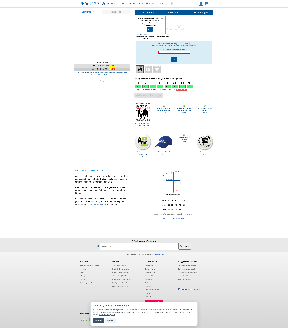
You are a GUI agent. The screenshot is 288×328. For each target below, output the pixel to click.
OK (149, 29)
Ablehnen (110, 320)
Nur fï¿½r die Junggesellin (120, 269)
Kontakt (147, 293)
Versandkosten (159, 254)
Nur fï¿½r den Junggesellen (121, 279)
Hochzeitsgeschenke (86, 283)
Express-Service (150, 269)
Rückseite (116, 12)
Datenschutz (149, 286)
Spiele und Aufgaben (184, 279)
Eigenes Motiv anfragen (120, 286)
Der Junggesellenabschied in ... (187, 265)
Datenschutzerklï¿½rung (107, 315)
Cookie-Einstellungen (152, 289)
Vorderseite (88, 12)
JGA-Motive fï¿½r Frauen (120, 265)
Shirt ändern (148, 12)
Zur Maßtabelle (181, 90)
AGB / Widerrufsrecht (152, 283)
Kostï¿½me (83, 279)
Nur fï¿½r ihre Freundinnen (120, 272)
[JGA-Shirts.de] (92, 3)
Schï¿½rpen (83, 269)
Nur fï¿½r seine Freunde (119, 283)
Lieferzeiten (149, 265)
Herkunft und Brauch (184, 276)
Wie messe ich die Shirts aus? (173, 218)
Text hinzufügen (200, 12)
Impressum (148, 296)
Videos (180, 283)
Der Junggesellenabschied (186, 269)
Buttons (82, 272)
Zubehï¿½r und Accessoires (88, 276)
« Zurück (102, 81)
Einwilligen (98, 320)
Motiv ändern (174, 12)
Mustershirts (99, 204)
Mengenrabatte (150, 279)
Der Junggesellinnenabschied (187, 272)
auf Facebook (196, 289)
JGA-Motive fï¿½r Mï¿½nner (121, 276)
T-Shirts (89, 265)
